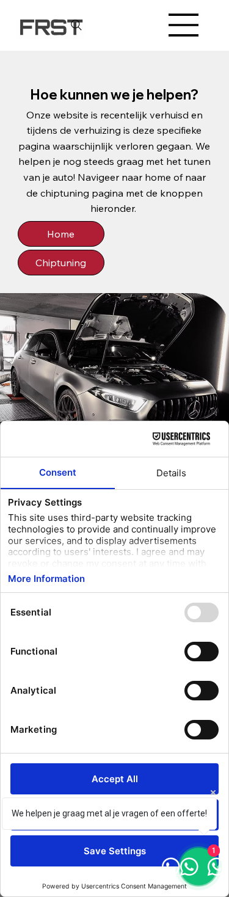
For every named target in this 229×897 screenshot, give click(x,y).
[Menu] (184, 25)
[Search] (76, 25)
